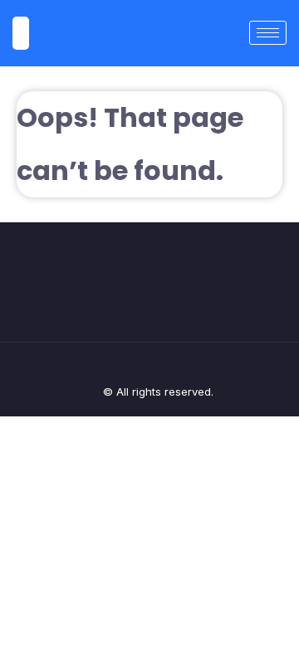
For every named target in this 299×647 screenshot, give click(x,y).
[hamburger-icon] (268, 33)
